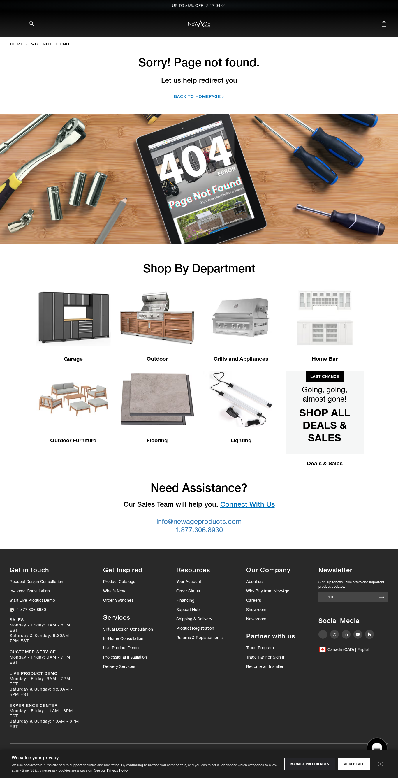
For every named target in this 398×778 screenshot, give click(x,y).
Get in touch (29, 570)
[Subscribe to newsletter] (381, 597)
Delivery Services (119, 666)
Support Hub (188, 609)
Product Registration (195, 628)
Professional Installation (125, 657)
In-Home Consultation (30, 591)
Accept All (354, 764)
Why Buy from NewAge (267, 591)
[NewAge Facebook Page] (322, 634)
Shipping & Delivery (194, 619)
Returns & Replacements (199, 637)
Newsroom (256, 619)
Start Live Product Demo (32, 600)
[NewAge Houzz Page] (369, 634)
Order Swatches (118, 600)
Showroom (256, 609)
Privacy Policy (117, 770)
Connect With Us (247, 504)
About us (254, 581)
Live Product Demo (121, 647)
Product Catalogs (119, 581)
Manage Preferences (309, 764)
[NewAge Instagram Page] (334, 634)
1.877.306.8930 (199, 530)
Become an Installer (264, 666)
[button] (345, 649)
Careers (253, 600)
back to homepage (197, 96)
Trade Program (260, 647)
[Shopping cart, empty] (384, 25)
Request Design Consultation (36, 581)
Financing (185, 600)
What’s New (114, 591)
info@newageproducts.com (199, 521)
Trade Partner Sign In (266, 657)
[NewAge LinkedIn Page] (346, 634)
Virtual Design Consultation (128, 629)
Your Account (188, 581)
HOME (17, 44)
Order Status (188, 591)
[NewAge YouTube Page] (357, 634)
